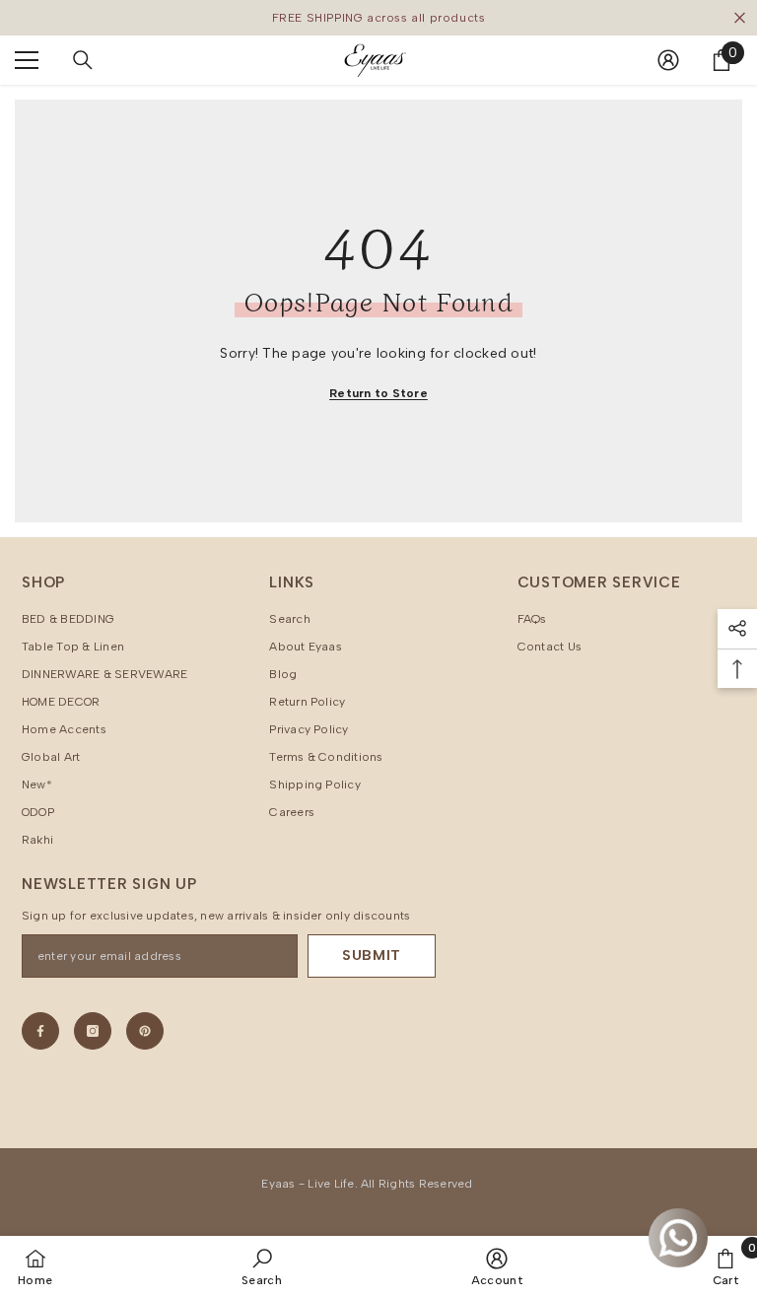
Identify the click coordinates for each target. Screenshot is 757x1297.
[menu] (26, 60)
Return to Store (378, 393)
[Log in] (668, 60)
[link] (262, 1266)
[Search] (83, 60)
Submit (371, 955)
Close (739, 18)
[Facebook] (40, 1031)
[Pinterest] (145, 1031)
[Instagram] (92, 1031)
